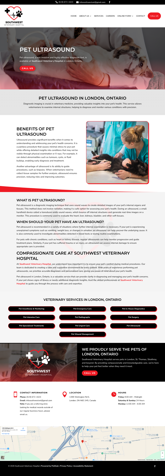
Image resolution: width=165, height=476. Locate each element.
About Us (84, 16)
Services (98, 16)
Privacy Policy (66, 466)
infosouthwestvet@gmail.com (39, 400)
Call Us (154, 16)
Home (74, 16)
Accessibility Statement (83, 466)
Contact (140, 16)
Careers (110, 16)
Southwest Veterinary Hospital (47, 61)
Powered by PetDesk (50, 466)
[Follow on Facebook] (155, 466)
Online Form (124, 16)
